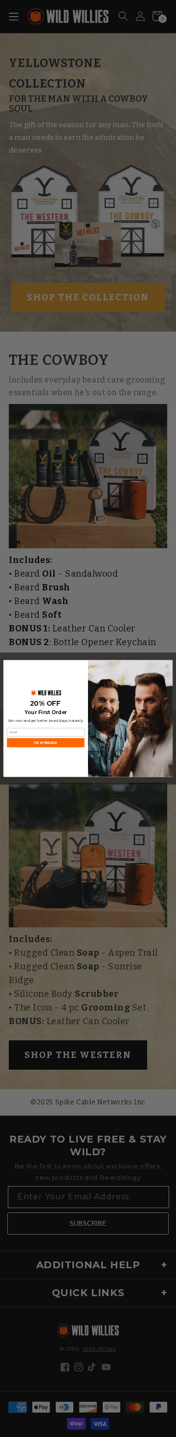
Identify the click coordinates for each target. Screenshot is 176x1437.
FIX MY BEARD (45, 743)
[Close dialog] (167, 666)
